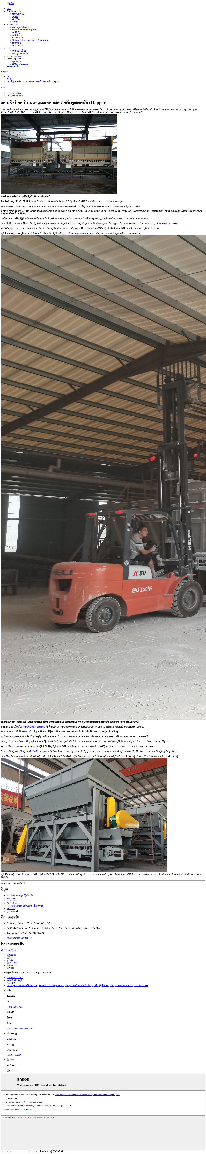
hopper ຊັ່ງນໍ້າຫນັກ (11, 109)
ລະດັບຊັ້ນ (16, 32)
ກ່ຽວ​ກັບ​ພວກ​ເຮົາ (14, 11)
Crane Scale (17, 37)
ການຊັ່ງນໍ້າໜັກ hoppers (33, 727)
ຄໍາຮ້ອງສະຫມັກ (14, 56)
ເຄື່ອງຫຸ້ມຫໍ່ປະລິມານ (21, 27)
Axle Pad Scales (141, 985)
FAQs (15, 22)
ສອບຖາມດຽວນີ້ (8, 950)
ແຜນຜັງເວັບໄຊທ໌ (14, 980)
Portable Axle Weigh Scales (51, 985)
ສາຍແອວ (16, 43)
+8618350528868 (15, 1007)
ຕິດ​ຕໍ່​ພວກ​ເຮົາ (13, 66)
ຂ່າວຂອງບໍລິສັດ (19, 51)
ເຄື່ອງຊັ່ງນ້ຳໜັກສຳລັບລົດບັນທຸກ (79, 985)
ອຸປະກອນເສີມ (18, 45)
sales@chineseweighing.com (19, 938)
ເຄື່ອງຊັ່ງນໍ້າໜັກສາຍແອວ (121, 985)
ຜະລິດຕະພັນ (13, 24)
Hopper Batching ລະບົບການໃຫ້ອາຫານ (30, 40)
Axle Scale (17, 35)
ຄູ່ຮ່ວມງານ (17, 61)
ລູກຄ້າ (15, 16)
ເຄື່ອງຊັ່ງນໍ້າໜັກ (101, 985)
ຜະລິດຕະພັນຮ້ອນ (15, 977)
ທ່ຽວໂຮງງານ (18, 14)
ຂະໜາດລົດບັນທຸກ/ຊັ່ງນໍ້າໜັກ (25, 30)
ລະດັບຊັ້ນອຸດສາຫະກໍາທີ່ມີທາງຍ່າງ (22, 985)
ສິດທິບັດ (16, 19)
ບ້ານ (9, 8)
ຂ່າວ (9, 48)
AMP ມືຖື (11, 983)
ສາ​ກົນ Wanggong (20, 64)
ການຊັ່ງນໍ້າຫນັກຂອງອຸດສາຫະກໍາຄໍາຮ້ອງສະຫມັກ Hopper (33, 81)
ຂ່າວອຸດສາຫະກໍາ (20, 53)
